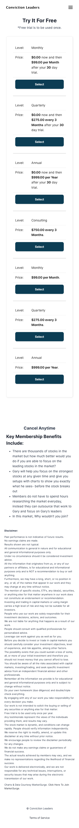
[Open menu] (70, 7)
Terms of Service (39, 817)
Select (39, 84)
